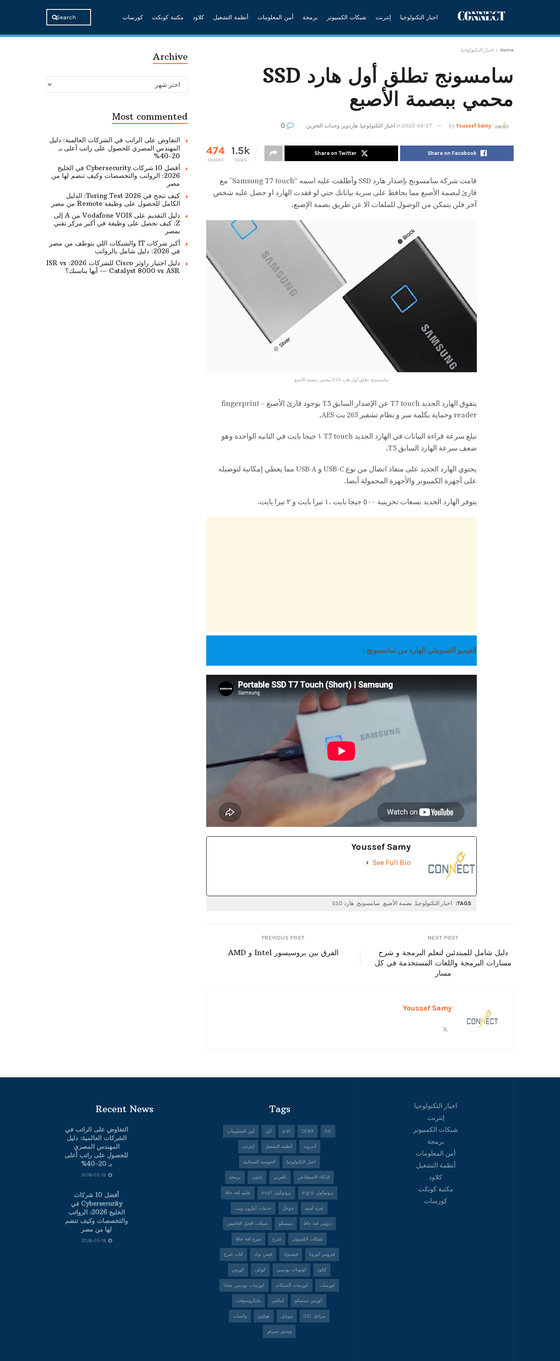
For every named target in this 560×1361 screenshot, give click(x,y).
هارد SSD (343, 903)
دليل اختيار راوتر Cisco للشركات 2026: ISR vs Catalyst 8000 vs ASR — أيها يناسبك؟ (113, 267)
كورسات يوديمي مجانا (243, 1285)
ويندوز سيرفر (279, 1331)
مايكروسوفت (248, 1300)
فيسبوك (290, 1254)
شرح (276, 1239)
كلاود (198, 17)
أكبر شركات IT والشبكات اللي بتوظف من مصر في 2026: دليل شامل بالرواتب (114, 247)
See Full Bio (391, 862)
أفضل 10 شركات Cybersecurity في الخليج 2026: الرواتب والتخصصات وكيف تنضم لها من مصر (115, 175)
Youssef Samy (474, 126)
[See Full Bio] (367, 862)
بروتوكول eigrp (317, 1192)
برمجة (310, 17)
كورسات (133, 17)
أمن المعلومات (275, 17)
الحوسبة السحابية (259, 1162)
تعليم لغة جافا (237, 1192)
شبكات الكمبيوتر (347, 17)
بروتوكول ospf (276, 1192)
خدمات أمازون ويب (253, 1208)
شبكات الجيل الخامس (247, 1223)
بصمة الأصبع (397, 903)
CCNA (308, 1131)
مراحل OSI (315, 1316)
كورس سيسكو (308, 1300)
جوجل (288, 1208)
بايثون (257, 1177)
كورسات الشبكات (291, 1285)
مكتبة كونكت (168, 17)
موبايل (287, 1316)
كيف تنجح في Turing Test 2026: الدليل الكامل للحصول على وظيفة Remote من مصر (115, 199)
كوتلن (260, 1269)
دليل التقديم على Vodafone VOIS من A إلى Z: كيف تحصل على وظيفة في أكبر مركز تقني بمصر (117, 223)
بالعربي (280, 1177)
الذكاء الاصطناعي (314, 1177)
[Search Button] (55, 17)
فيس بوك (263, 1254)
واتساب (240, 1316)
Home (507, 50)
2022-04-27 (417, 126)
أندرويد (309, 1146)
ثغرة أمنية (314, 1208)
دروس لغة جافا (318, 1223)
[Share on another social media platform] (273, 153)
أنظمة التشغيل (230, 17)
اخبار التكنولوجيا (419, 17)
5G (328, 1131)
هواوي (264, 1316)
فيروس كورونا (322, 1254)
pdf (286, 1131)
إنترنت (383, 17)
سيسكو (286, 1223)
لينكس (278, 1300)
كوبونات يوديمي (291, 1269)
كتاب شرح (233, 1254)
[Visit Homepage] (481, 17)
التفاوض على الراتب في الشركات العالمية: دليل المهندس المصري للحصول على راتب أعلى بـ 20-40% (114, 147)
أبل (268, 1131)
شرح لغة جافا (248, 1239)
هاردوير (349, 126)
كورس (238, 1269)
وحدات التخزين (322, 126)
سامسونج (368, 903)
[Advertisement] (341, 574)
